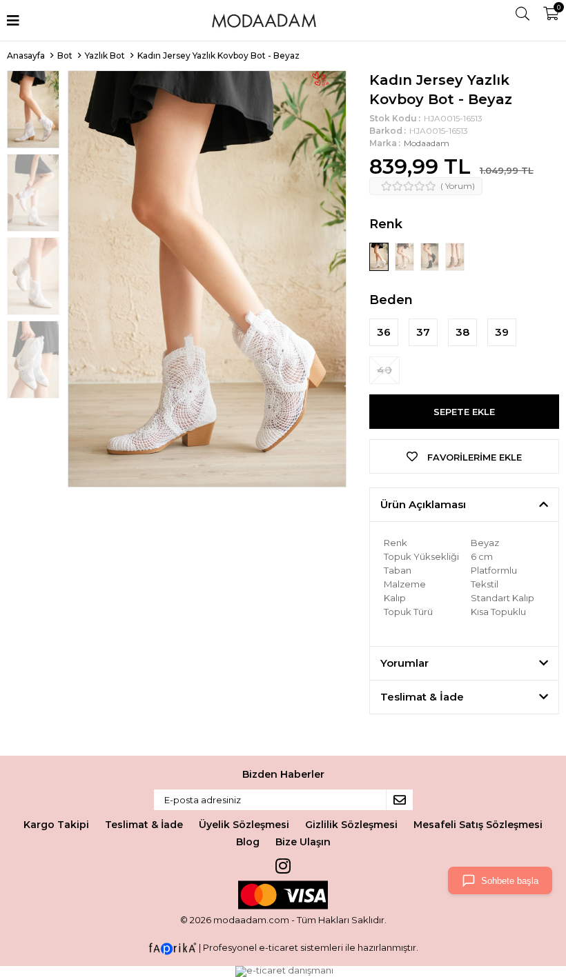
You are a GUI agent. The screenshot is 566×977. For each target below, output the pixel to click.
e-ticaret (278, 947)
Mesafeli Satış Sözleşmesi (478, 824)
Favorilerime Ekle (473, 457)
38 (462, 332)
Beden (391, 300)
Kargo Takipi (56, 824)
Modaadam (426, 143)
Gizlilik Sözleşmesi (351, 824)
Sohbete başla (509, 881)
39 (502, 332)
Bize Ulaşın (303, 842)
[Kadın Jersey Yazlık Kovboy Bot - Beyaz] (380, 255)
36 (384, 332)
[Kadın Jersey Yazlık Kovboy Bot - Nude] (455, 255)
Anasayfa (26, 55)
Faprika (172, 949)
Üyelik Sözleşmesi (244, 824)
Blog (248, 842)
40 (384, 369)
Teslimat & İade (144, 824)
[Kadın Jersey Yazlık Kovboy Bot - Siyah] (431, 255)
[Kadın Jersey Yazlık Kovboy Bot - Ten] (405, 255)
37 (423, 332)
